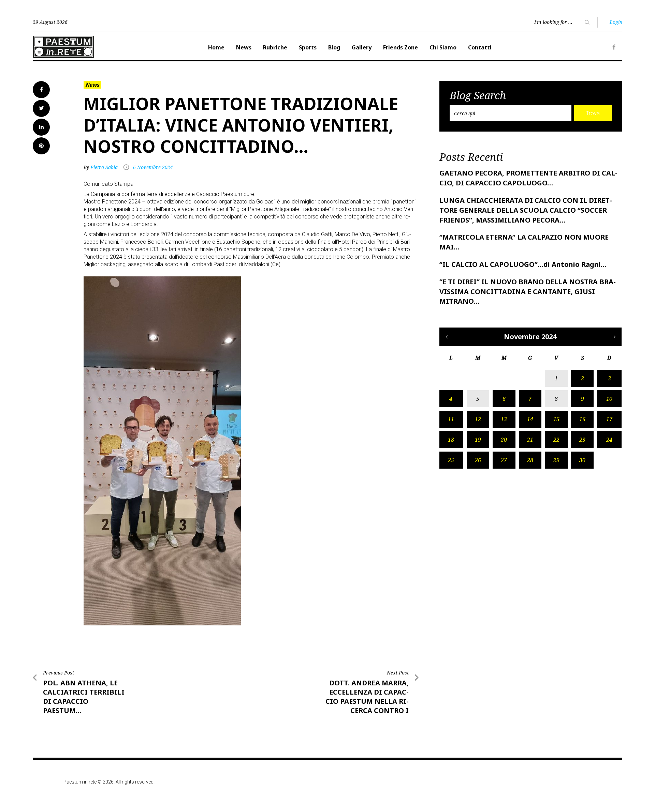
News (243, 47)
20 (504, 439)
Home (216, 47)
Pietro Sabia (104, 167)
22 (556, 439)
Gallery (362, 47)
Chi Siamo (443, 47)
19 (478, 439)
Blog (334, 47)
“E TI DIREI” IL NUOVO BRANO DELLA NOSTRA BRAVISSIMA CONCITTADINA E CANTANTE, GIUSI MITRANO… (527, 291)
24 (609, 439)
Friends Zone (400, 47)
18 (451, 439)
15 (556, 419)
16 (582, 419)
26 (478, 460)
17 (609, 419)
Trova (593, 113)
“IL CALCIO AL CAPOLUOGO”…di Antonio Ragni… (523, 264)
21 (530, 439)
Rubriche (275, 47)
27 (504, 460)
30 (582, 460)
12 (478, 419)
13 (504, 419)
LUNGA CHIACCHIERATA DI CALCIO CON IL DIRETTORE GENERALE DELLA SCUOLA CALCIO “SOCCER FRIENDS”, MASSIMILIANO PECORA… (525, 210)
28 (530, 460)
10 (609, 398)
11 (451, 419)
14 (530, 419)
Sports (308, 47)
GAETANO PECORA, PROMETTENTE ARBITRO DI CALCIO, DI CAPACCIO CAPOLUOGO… (528, 177)
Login (616, 22)
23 (582, 439)
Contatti (480, 47)
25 (451, 460)
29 (556, 460)
